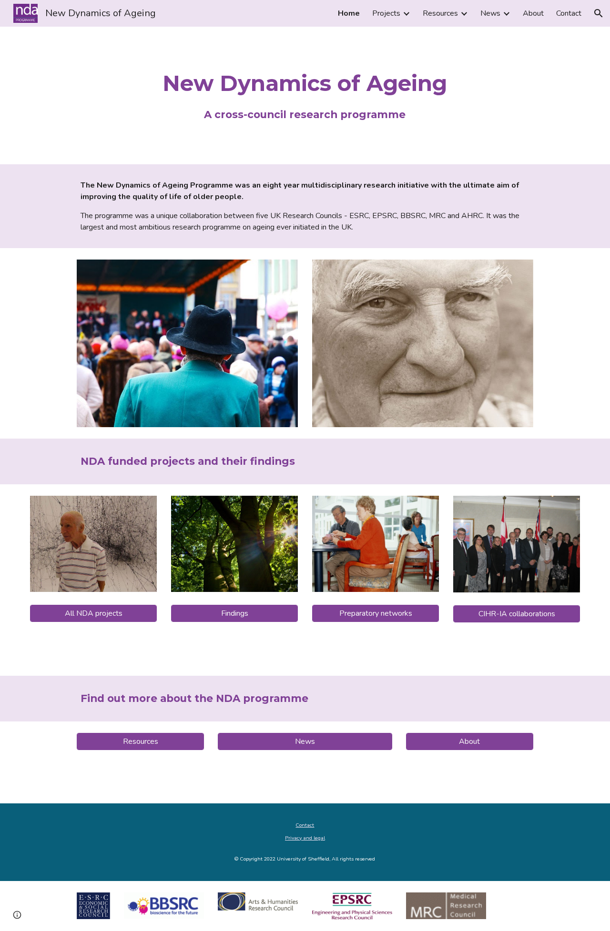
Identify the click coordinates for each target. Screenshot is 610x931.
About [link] (533, 13)
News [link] (490, 13)
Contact (304, 825)
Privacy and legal (305, 837)
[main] (305, 95)
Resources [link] (440, 13)
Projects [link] (386, 13)
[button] (598, 13)
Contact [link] (568, 13)
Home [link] (349, 13)
